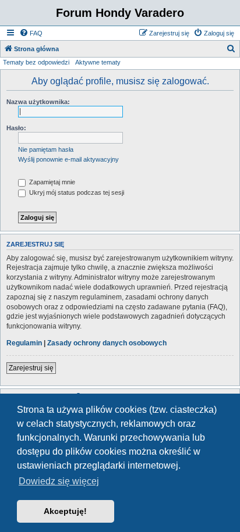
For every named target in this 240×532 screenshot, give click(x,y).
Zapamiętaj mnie (51, 181)
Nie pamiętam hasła (45, 149)
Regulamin (24, 343)
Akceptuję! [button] (65, 511)
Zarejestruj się (31, 368)
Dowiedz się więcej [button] (59, 481)
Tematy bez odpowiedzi (36, 62)
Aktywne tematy (98, 62)
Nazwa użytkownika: (38, 101)
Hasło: (16, 127)
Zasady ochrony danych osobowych (107, 343)
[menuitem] (31, 33)
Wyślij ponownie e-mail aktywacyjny (68, 159)
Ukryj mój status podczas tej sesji (75, 192)
